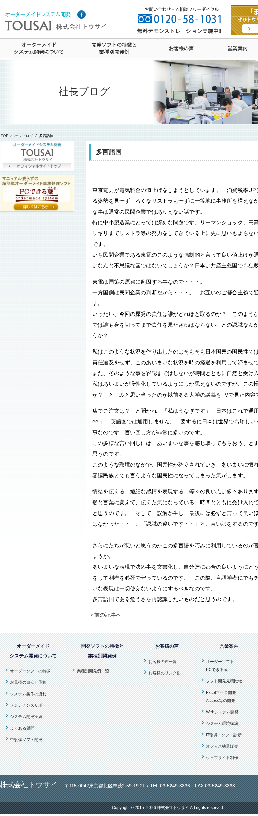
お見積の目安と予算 (28, 682)
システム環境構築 (222, 723)
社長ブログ (23, 136)
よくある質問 (22, 728)
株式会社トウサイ (173, 807)
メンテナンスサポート (30, 705)
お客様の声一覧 (162, 661)
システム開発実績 (26, 716)
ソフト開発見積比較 (224, 681)
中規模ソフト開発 (26, 739)
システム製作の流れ (28, 694)
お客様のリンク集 (164, 673)
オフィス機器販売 (222, 746)
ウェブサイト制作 (222, 757)
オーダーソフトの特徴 (30, 671)
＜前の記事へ (105, 615)
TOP (4, 136)
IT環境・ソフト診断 (224, 735)
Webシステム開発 (222, 712)
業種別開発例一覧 (93, 671)
